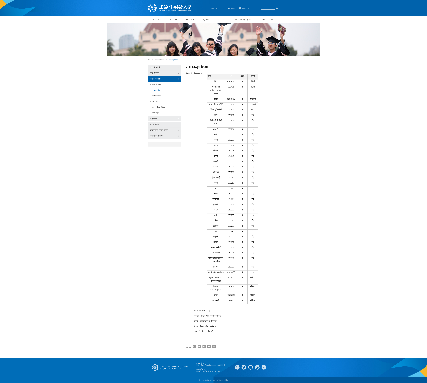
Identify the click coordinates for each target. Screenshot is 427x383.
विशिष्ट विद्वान (155, 113)
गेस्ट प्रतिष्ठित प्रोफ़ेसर (158, 107)
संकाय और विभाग (156, 84)
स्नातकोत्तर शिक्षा (156, 96)
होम (149, 60)
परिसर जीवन (220, 20)
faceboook (250, 367)
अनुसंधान (206, 20)
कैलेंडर (244, 8)
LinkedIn (264, 367)
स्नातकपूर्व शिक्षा (156, 90)
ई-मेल (233, 8)
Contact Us (237, 367)
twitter (244, 367)
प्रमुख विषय (155, 101)
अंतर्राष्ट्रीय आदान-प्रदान (243, 20)
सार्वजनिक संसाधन (268, 20)
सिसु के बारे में (156, 20)
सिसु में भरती (173, 20)
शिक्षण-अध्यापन (190, 20)
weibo (257, 367)
